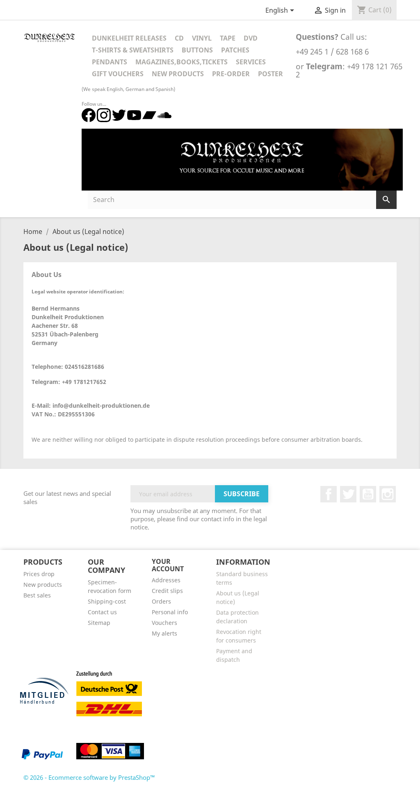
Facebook (328, 494)
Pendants (109, 61)
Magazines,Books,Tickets (181, 61)
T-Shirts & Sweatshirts (132, 50)
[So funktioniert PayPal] (42, 753)
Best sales (37, 595)
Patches (235, 50)
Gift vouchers (118, 73)
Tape (227, 38)
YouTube (368, 494)
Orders (161, 601)
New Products (178, 73)
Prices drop (39, 574)
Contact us (102, 612)
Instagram (387, 494)
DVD (251, 38)
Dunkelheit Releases (129, 38)
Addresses (166, 580)
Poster (270, 73)
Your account (168, 565)
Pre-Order (231, 73)
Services (251, 61)
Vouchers (164, 623)
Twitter (348, 494)
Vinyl (202, 38)
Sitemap (99, 623)
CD (179, 38)
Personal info (170, 612)
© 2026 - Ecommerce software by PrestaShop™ (89, 777)
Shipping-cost (107, 601)
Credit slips (167, 591)
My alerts (164, 633)
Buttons (197, 50)
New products (42, 584)
